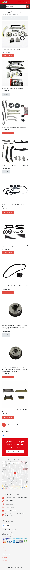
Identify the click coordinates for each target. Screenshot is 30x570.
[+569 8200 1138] (4, 504)
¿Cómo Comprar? (6, 554)
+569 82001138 (20, 2)
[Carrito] (28, 2)
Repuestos (4, 550)
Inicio (3, 547)
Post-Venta (4, 560)
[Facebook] (3, 435)
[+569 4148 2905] (4, 507)
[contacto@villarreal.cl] (4, 511)
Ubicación (4, 557)
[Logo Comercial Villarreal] (5, 2)
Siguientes (17, 425)
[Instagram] (8, 526)
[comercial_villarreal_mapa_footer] (15, 475)
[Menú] (2, 6)
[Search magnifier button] (27, 6)
